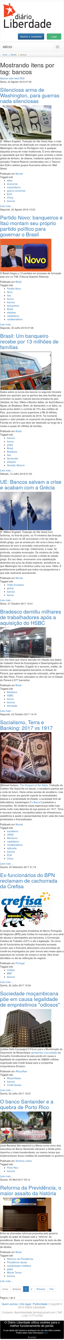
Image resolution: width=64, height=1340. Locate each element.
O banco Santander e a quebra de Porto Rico (26, 1104)
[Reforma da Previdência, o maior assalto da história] (25, 1214)
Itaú (9, 295)
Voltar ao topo (54, 1333)
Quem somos (10, 1304)
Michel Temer (14, 1272)
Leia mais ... (6, 206)
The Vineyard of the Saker (34, 785)
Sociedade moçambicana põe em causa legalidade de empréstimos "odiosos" (30, 999)
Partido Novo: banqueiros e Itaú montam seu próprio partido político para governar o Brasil (31, 226)
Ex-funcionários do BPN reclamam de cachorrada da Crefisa (28, 880)
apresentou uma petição (44, 1052)
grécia (10, 588)
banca (10, 298)
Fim (52, 1289)
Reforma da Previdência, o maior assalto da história (30, 1190)
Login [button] (54, 36)
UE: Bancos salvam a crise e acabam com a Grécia (30, 484)
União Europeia (15, 584)
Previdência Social (17, 1262)
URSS (10, 834)
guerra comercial (16, 190)
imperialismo (14, 187)
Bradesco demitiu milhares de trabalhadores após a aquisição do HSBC (30, 617)
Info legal (25, 1304)
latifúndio (12, 848)
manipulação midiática (19, 1265)
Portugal (20, 963)
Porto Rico (12, 1167)
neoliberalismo (15, 319)
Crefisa (11, 970)
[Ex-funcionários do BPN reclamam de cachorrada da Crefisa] (25, 909)
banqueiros (13, 305)
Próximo (41, 1289)
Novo (10, 292)
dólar (9, 180)
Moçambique (14, 1078)
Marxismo (12, 838)
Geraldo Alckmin (16, 465)
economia (12, 184)
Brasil (19, 281)
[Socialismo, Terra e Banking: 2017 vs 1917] (25, 757)
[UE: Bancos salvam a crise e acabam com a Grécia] (25, 510)
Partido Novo (14, 288)
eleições (11, 312)
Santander (12, 458)
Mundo (19, 173)
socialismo (12, 831)
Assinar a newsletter (31, 36)
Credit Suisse (14, 1085)
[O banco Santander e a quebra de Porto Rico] (25, 1127)
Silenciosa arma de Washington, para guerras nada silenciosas (29, 95)
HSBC (10, 695)
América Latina (24, 1160)
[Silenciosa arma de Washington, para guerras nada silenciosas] (25, 122)
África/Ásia (21, 1071)
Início (7, 47)
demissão (12, 705)
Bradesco (12, 451)
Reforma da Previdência (20, 1259)
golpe (10, 444)
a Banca (36, 802)
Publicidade (40, 1304)
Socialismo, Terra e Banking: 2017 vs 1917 (26, 724)
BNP (9, 973)
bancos (11, 201)
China (10, 197)
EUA (9, 194)
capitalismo (13, 316)
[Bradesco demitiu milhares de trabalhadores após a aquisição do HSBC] (25, 642)
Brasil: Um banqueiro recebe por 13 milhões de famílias (29, 341)
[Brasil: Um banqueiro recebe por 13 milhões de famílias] (25, 370)
